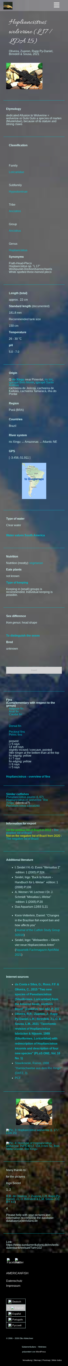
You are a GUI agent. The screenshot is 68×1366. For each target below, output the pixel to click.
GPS (12, 451)
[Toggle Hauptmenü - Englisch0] (60, 5)
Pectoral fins (17, 731)
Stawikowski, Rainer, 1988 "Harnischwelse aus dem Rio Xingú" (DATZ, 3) (38, 1068)
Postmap (46, 1360)
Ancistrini (15, 211)
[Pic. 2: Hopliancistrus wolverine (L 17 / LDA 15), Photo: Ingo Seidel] (34, 1112)
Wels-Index (57, 1360)
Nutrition (12, 556)
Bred (9, 642)
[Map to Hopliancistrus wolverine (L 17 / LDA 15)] (34, 464)
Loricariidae (16, 172)
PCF (18, 1077)
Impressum (13, 1285)
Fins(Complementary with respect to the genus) (30, 702)
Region (14, 403)
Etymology (13, 108)
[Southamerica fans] (8, 5)
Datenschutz (14, 1280)
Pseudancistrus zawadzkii (23, 805)
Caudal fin (15, 714)
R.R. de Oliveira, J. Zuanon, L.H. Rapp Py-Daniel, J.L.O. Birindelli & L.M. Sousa (33, 1198)
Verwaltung (27, 1360)
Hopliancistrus (18, 250)
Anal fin (14, 711)
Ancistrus (15, 230)
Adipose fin (16, 708)
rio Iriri (49, 379)
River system (18, 435)
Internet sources (17, 976)
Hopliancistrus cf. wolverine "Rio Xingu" (27, 801)
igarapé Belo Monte (21, 382)
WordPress (41, 1352)
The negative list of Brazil (22, 838)
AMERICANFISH (17, 1273)
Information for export (21, 823)
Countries (15, 419)
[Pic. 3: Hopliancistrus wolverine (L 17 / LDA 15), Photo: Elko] (34, 1132)
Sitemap (37, 1360)
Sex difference (16, 616)
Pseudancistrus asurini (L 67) (25, 797)
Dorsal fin (15, 725)
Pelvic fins (15, 734)
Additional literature (19, 859)
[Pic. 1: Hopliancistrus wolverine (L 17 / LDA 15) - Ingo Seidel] (24, 64)
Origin (13, 372)
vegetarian (36, 563)
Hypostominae (18, 191)
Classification (18, 145)
